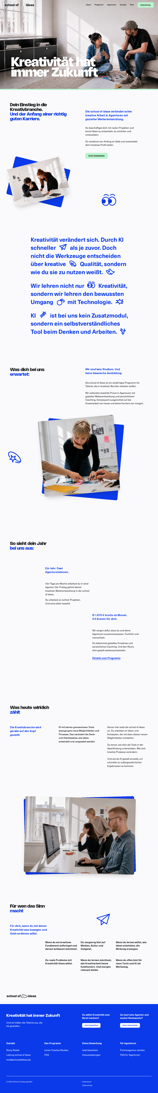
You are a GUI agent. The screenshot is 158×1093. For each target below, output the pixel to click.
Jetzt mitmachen (130, 1025)
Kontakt (123, 5)
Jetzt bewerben (96, 156)
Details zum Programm (106, 658)
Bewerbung (146, 5)
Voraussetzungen (91, 1055)
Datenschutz (87, 1085)
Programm (99, 5)
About (88, 5)
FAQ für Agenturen (130, 1055)
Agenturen (111, 5)
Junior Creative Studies (56, 1050)
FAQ (132, 5)
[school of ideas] (19, 5)
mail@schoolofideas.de (18, 1060)
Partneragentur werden (132, 1050)
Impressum (86, 1082)
